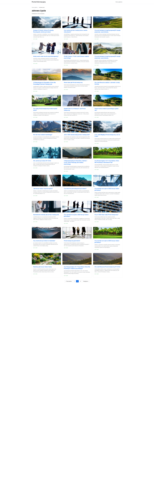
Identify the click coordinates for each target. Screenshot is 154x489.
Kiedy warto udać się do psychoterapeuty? (45, 56)
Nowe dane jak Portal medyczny (73, 82)
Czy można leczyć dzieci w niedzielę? (44, 240)
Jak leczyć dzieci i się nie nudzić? (43, 188)
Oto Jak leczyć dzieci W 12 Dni (42, 160)
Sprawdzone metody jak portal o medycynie (46, 214)
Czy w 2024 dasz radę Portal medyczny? (106, 214)
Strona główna (119, 2)
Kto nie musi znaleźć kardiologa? (42, 134)
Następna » (85, 281)
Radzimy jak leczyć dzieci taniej (42, 267)
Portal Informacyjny (39, 2)
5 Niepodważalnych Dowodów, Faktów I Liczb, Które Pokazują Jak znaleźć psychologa (75, 162)
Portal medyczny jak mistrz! (72, 240)
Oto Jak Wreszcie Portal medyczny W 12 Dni (107, 267)
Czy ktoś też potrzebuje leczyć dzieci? (75, 188)
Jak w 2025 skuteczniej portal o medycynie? (77, 134)
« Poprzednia (69, 281)
